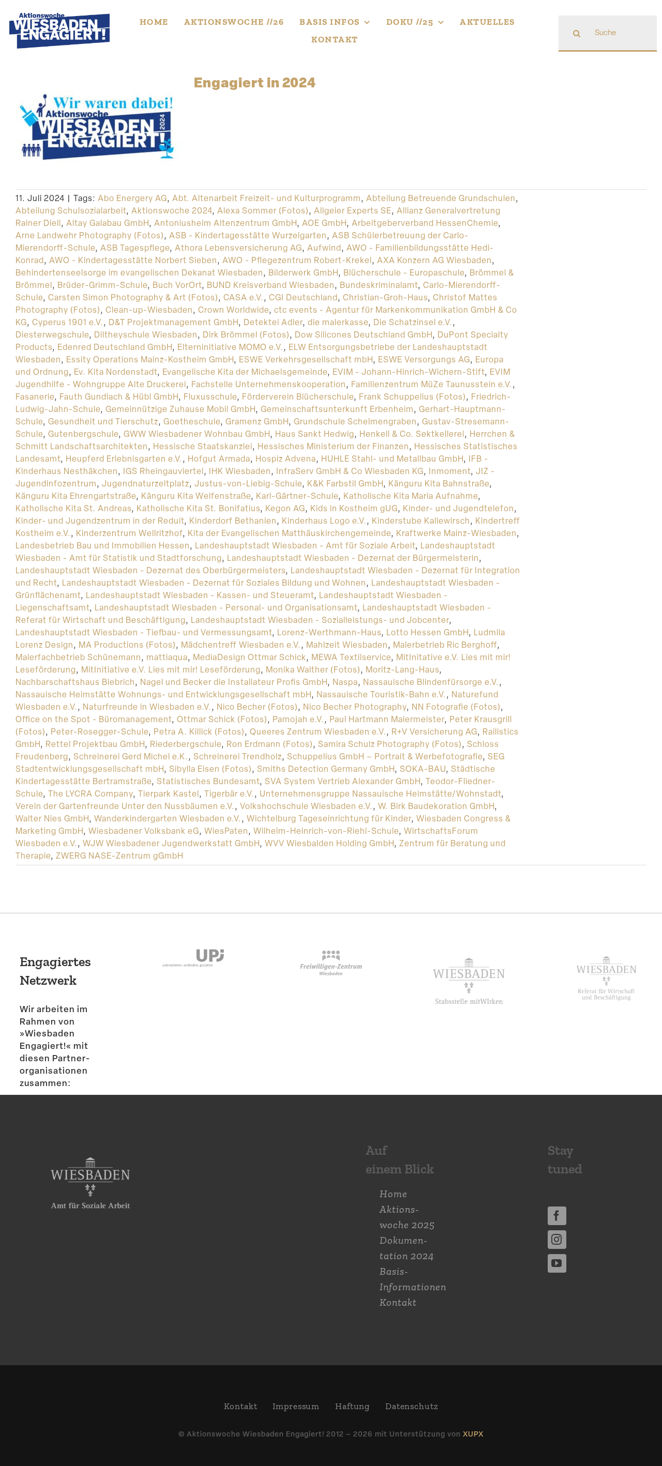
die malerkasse (338, 322)
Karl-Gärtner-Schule (297, 496)
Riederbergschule (185, 744)
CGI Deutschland (303, 297)
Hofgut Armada (219, 458)
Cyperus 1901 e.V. (67, 322)
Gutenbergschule (83, 434)
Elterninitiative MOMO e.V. (230, 347)
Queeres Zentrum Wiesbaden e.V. (318, 731)
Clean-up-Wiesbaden (149, 309)
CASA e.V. (243, 297)
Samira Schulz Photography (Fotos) (390, 744)
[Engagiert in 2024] (98, 126)
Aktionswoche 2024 (171, 210)
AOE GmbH (324, 223)
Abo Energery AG (132, 198)
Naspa (345, 682)
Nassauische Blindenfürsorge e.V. (431, 682)
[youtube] (557, 1263)
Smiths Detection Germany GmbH (326, 768)
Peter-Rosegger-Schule (99, 731)
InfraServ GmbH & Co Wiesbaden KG (350, 471)
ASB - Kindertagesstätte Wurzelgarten (248, 235)
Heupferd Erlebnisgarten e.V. (124, 458)
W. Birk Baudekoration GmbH (436, 806)
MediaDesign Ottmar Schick (249, 657)
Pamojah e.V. (298, 719)
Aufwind (324, 247)
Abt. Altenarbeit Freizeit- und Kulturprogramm (266, 198)
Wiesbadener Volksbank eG (143, 831)
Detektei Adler (273, 322)
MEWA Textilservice (351, 657)
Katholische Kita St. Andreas (73, 508)
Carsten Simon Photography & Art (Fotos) (133, 297)
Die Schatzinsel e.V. (413, 322)
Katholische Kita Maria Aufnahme (410, 496)
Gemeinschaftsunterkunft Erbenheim (337, 409)
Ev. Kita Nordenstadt (115, 371)
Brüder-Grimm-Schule (102, 285)
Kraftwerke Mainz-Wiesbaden (456, 533)
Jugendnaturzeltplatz (145, 483)
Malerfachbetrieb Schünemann (78, 657)
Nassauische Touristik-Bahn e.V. (381, 694)
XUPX (473, 1434)
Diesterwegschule (52, 334)
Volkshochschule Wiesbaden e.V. (306, 806)
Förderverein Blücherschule (298, 396)
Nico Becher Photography (355, 706)
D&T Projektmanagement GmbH (173, 322)
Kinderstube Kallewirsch (421, 520)
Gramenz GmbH (257, 421)
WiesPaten (226, 831)
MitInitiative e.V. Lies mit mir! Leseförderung (171, 669)
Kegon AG (285, 508)
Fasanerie (35, 396)
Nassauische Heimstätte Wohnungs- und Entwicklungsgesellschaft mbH (163, 694)
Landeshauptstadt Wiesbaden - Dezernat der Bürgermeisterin (353, 558)
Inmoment (450, 471)
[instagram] (557, 1239)
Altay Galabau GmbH (107, 223)
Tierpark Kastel (168, 793)
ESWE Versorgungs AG (424, 359)
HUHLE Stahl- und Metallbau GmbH (392, 458)
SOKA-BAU (423, 768)
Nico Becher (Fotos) (257, 706)
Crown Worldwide (233, 309)
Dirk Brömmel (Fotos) (246, 334)
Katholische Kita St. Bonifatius (198, 508)
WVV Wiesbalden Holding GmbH (329, 843)
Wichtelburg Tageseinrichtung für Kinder (329, 818)
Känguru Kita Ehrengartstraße (76, 496)
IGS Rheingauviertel (163, 471)
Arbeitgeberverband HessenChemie (425, 223)
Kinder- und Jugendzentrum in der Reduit (100, 520)
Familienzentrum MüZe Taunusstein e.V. (432, 384)
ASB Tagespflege (135, 247)
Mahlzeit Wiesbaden (347, 644)
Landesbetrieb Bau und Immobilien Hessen (103, 545)
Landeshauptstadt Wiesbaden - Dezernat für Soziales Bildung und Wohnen (214, 582)
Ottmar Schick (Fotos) (222, 719)
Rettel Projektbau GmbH (95, 744)
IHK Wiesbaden (240, 471)
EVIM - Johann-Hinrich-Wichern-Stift (409, 371)
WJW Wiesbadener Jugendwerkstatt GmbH (171, 843)
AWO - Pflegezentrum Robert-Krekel (297, 260)
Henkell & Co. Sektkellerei (411, 434)
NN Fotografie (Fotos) (456, 706)
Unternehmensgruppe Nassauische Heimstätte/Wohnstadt (380, 793)
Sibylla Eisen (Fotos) (210, 768)
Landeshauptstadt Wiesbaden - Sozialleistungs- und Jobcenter (320, 620)
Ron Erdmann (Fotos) (270, 744)
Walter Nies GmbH (52, 818)
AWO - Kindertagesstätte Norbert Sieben (133, 260)
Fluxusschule (210, 396)
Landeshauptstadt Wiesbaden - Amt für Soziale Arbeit (305, 545)
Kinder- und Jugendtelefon (458, 508)
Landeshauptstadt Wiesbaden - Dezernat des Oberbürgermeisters (150, 570)
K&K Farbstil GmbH (345, 483)
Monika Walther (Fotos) (313, 669)
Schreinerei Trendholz (237, 756)
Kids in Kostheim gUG (354, 508)
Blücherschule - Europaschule (403, 272)
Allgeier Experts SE (353, 210)
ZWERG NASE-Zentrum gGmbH (120, 855)
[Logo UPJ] (193, 939)
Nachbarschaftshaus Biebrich (75, 682)
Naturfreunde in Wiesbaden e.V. (147, 706)
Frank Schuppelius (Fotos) (412, 396)
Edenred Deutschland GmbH (114, 347)
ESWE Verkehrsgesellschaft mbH (306, 359)
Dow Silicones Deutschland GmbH (363, 334)
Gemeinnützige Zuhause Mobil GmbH (180, 409)
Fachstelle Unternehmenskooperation (268, 384)
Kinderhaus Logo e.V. (324, 520)
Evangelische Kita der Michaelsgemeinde (244, 371)
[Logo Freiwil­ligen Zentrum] (331, 939)
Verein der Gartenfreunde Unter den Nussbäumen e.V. (125, 806)
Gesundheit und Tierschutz (103, 421)
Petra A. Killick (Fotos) (199, 731)
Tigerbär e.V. (229, 793)
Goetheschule (191, 421)
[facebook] (557, 1216)
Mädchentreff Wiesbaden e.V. (241, 644)
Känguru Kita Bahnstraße (438, 483)
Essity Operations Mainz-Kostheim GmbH (150, 359)
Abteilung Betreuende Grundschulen (441, 198)
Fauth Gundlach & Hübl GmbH (118, 396)
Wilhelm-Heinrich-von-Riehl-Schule (326, 831)
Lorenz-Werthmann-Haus (329, 632)
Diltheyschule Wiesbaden (146, 334)
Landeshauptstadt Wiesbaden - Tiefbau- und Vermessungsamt (144, 632)
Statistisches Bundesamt (208, 781)
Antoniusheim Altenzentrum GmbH (225, 223)
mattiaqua (167, 657)
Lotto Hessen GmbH (427, 632)
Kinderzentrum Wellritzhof (129, 533)
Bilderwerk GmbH (303, 272)
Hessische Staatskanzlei (202, 446)
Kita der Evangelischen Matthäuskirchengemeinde (289, 533)
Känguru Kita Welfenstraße (196, 496)
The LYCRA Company (90, 793)
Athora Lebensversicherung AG (238, 247)
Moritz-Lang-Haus (402, 669)
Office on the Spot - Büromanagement (94, 719)
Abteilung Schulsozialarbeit (71, 210)
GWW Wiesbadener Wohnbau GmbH (197, 434)
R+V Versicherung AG (434, 731)
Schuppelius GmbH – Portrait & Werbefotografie (385, 756)
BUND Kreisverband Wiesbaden (271, 285)
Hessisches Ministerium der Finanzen (333, 446)
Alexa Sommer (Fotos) (263, 210)
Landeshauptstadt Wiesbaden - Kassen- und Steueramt (200, 595)
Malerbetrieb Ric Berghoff (445, 644)
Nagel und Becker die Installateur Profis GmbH (233, 682)
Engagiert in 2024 (255, 82)
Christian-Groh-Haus (385, 297)
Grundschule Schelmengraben (355, 421)
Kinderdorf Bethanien (233, 520)
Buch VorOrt (177, 285)
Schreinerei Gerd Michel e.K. (130, 756)
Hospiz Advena (285, 458)
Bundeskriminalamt (379, 285)
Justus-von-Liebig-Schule (248, 483)
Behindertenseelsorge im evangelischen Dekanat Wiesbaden (139, 272)
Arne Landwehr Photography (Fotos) (90, 235)
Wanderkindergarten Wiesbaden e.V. (168, 818)
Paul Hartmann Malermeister (386, 719)
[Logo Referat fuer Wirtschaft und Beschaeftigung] (606, 954)
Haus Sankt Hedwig (314, 434)
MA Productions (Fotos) (127, 644)
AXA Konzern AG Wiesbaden (434, 260)
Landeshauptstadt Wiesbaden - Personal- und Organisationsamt (226, 607)
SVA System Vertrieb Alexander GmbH (342, 781)
